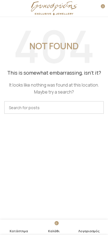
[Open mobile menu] (6, 8)
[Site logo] (54, 8)
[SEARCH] (97, 107)
